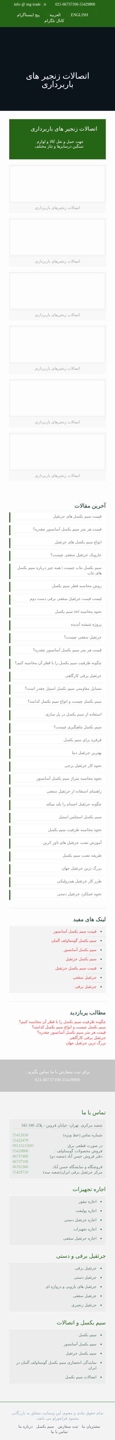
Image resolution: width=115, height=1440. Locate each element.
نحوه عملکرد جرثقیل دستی (79, 894)
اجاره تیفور (88, 1201)
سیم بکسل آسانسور (80, 950)
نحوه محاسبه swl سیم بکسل (78, 611)
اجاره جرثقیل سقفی (80, 1238)
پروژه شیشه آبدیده (86, 624)
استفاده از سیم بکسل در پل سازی (73, 714)
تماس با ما (59, 1432)
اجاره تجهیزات (85, 1229)
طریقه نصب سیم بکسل (82, 855)
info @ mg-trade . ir (30, 4)
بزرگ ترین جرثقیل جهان (82, 868)
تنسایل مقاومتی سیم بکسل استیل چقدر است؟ (63, 689)
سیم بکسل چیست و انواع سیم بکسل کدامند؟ (65, 701)
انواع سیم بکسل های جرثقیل (78, 542)
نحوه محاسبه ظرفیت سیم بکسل (75, 830)
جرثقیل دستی (85, 1277)
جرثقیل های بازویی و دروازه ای (71, 1287)
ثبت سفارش (68, 1426)
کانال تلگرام (54, 21)
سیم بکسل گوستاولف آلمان (74, 941)
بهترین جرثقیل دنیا (87, 753)
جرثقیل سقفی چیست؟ (83, 637)
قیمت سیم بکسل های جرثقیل (77, 516)
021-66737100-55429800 (75, 4)
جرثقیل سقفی (85, 977)
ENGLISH (80, 15)
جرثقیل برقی (86, 987)
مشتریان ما (91, 1426)
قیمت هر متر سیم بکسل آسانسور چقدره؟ (67, 529)
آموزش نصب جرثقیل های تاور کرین (72, 843)
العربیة (56, 15)
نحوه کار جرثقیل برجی (83, 766)
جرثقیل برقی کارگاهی (83, 676)
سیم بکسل (88, 1335)
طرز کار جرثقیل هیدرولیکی (79, 881)
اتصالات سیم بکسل (81, 1377)
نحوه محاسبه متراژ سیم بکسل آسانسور (69, 778)
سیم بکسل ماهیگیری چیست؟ (78, 727)
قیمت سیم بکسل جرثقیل (76, 968)
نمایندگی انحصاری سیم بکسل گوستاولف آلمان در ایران (56, 1365)
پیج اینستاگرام (29, 15)
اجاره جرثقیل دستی (80, 1220)
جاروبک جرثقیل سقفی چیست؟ (76, 555)
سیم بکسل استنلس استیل (80, 817)
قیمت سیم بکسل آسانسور (75, 931)
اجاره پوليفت (86, 1211)
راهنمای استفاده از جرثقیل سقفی (74, 791)
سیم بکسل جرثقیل (81, 959)
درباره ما (25, 1426)
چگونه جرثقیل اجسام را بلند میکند (74, 804)
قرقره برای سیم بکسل (83, 740)
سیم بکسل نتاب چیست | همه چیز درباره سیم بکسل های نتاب (59, 570)
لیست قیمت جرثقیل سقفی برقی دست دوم (66, 599)
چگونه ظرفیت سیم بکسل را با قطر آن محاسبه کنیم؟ (58, 663)
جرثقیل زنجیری (84, 1305)
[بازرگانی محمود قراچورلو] (57, 38)
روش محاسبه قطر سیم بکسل (77, 586)
